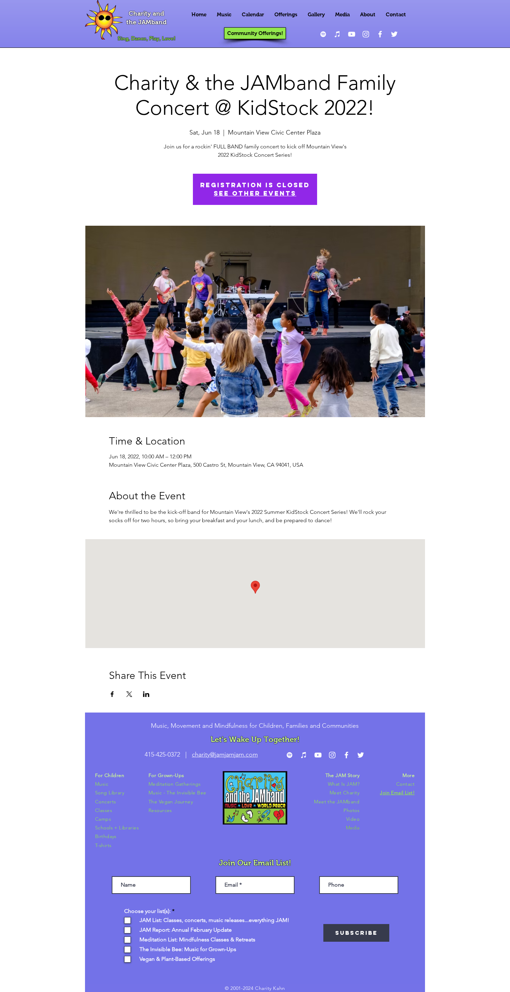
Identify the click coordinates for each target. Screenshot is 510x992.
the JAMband (146, 22)
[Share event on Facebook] (112, 694)
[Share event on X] (129, 694)
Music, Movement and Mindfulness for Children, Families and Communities (255, 726)
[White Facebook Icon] (380, 34)
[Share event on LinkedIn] (146, 694)
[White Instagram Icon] (366, 34)
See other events (255, 193)
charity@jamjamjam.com (225, 754)
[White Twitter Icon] (394, 34)
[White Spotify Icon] (323, 34)
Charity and (146, 13)
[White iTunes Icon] (337, 34)
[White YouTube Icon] (351, 34)
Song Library (109, 793)
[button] (224, 14)
